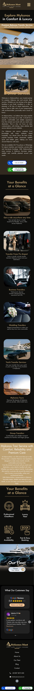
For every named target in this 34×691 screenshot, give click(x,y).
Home (17, 652)
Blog (17, 664)
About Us (17, 656)
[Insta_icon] (17, 681)
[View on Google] (8, 614)
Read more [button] (10, 626)
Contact (17, 668)
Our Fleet (17, 660)
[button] (29, 5)
